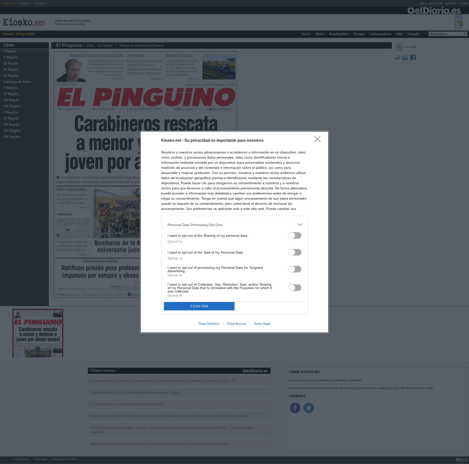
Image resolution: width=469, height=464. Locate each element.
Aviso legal (262, 323)
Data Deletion (209, 323)
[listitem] (234, 224)
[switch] (295, 235)
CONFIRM (199, 306)
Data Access (236, 323)
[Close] (319, 140)
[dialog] (234, 232)
